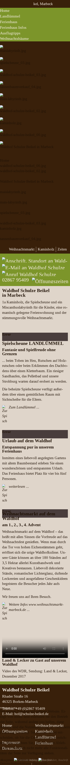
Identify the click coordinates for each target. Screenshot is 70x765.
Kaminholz (46, 249)
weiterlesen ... (19, 486)
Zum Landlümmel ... (24, 407)
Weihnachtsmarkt (21, 249)
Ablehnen (23, 760)
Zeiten (62, 249)
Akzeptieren (8, 760)
